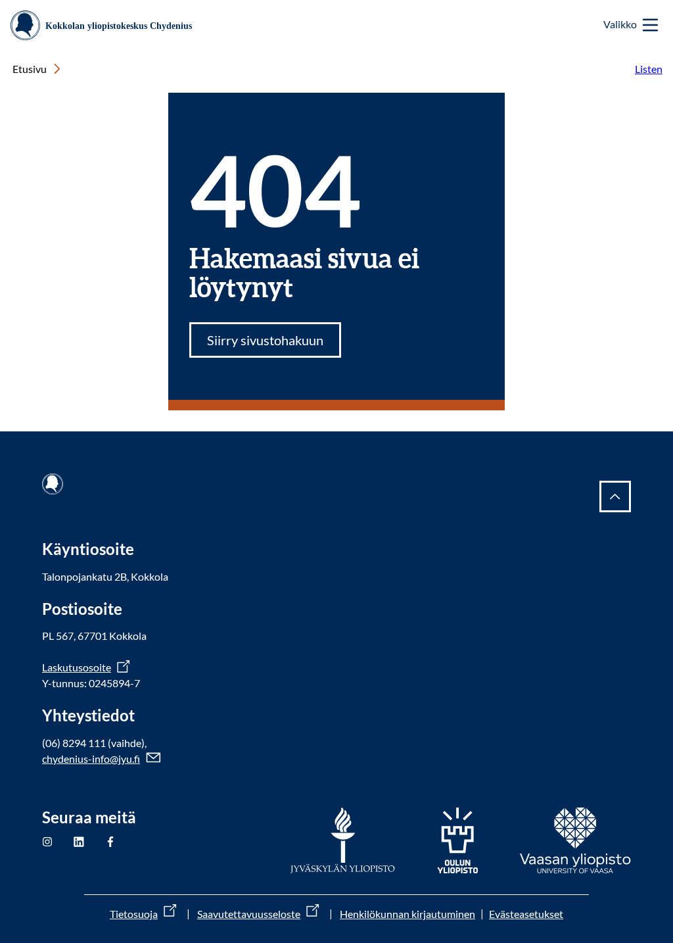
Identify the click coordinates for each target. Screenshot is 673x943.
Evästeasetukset (526, 913)
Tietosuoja (134, 913)
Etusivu (29, 68)
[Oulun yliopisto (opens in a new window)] (457, 840)
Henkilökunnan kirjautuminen (407, 913)
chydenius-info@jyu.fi (91, 758)
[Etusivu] (106, 25)
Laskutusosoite (76, 667)
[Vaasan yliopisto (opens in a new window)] (575, 840)
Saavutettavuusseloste (248, 913)
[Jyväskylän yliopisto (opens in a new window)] (342, 840)
